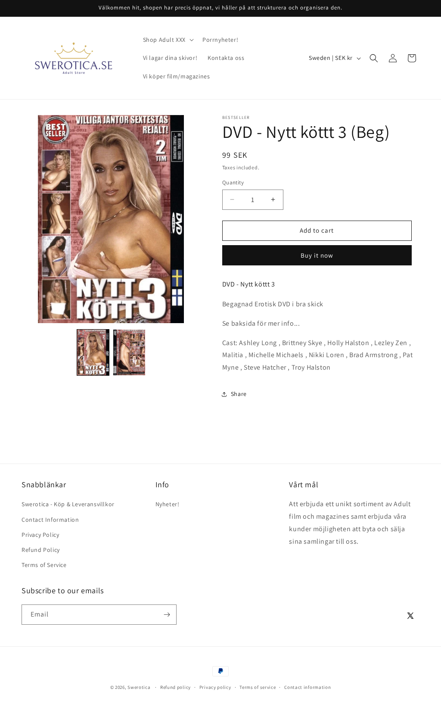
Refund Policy (41, 550)
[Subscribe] (166, 614)
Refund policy (175, 687)
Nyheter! (167, 504)
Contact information (307, 687)
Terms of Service (44, 565)
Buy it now (317, 255)
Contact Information (50, 519)
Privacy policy (215, 687)
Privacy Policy (40, 535)
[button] (167, 40)
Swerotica (138, 687)
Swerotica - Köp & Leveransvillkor (68, 504)
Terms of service (257, 687)
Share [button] (239, 394)
